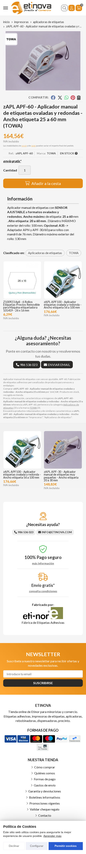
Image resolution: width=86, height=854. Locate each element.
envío (24, 145)
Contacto (44, 815)
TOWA (33, 407)
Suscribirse (43, 683)
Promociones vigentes (44, 803)
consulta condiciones (43, 591)
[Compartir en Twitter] (60, 97)
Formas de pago (45, 779)
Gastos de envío (45, 785)
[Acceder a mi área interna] (71, 8)
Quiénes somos (44, 773)
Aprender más (52, 836)
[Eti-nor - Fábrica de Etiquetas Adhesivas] (43, 618)
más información (43, 563)
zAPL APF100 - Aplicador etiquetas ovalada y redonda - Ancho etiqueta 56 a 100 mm (62, 304)
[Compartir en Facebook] (53, 97)
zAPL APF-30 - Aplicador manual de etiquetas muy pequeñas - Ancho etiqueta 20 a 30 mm (61, 476)
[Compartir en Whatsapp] (66, 97)
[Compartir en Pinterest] (73, 97)
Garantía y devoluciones (44, 791)
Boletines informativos (44, 797)
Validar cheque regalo (44, 809)
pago (33, 145)
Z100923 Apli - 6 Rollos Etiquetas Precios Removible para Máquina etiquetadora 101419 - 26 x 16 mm (21, 306)
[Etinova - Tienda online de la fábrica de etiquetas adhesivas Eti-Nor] (31, 8)
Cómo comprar (44, 767)
